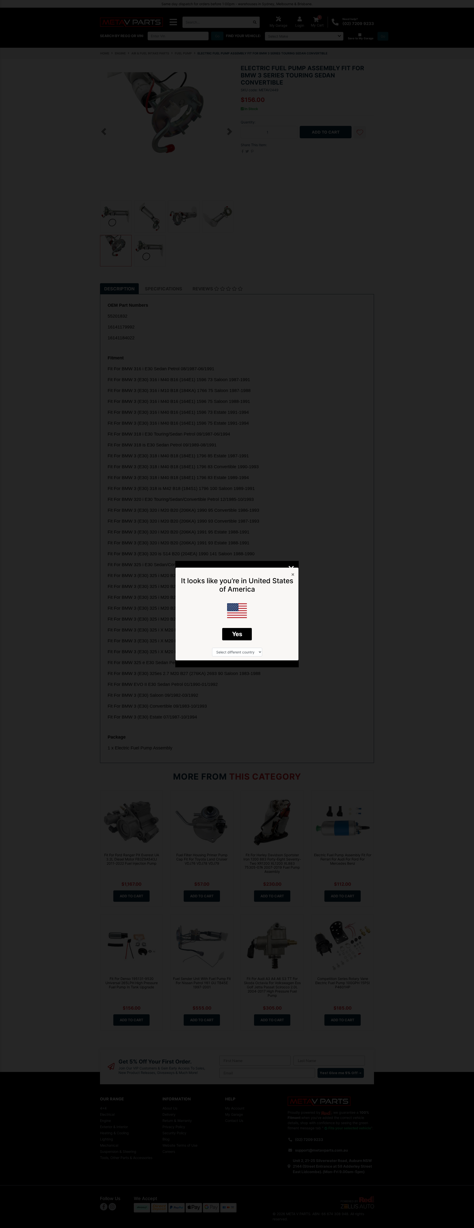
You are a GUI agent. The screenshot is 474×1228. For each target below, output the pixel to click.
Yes (237, 634)
